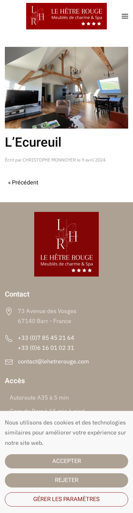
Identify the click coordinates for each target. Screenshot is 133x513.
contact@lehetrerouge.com (53, 361)
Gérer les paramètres (66, 499)
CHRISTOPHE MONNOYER (49, 160)
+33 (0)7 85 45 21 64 (46, 337)
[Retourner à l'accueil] (66, 16)
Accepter (66, 461)
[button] (125, 16)
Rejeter (66, 480)
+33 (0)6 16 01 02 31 (46, 347)
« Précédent (23, 182)
